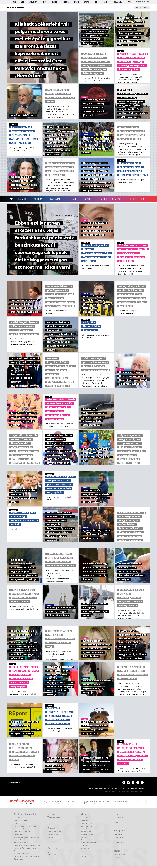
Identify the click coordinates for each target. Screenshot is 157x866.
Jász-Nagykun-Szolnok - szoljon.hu (27, 845)
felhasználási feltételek (111, 789)
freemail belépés (142, 8)
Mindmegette (33, 2)
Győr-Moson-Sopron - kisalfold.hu (26, 837)
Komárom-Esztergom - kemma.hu (26, 848)
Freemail (66, 2)
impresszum (134, 789)
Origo (14, 2)
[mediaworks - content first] (22, 802)
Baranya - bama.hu (21, 821)
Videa (44, 2)
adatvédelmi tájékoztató (96, 789)
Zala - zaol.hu (52, 820)
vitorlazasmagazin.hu (88, 842)
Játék (129, 2)
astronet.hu (85, 818)
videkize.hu (85, 845)
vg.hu (49, 852)
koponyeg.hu (119, 837)
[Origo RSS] (142, 782)
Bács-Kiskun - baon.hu (22, 818)
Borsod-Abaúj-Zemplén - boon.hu (26, 826)
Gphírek (86, 2)
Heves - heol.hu (20, 842)
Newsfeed (54, 2)
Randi (105, 2)
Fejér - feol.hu (19, 834)
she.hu (116, 822)
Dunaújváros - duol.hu (22, 832)
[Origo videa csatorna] (137, 782)
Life (22, 2)
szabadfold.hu (52, 834)
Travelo (76, 2)
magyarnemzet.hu (54, 832)
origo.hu (50, 840)
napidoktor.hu (86, 832)
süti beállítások (125, 789)
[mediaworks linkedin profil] (145, 802)
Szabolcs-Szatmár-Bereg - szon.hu (27, 856)
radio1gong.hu (119, 854)
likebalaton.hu (86, 829)
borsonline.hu (86, 860)
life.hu (116, 820)
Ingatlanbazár (117, 2)
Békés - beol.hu (20, 823)
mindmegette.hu (87, 834)
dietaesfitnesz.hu (87, 840)
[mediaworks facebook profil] (139, 802)
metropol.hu (118, 817)
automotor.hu (85, 821)
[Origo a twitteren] (128, 782)
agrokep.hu (51, 854)
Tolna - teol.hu (19, 859)
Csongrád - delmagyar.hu (23, 829)
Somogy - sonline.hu (21, 853)
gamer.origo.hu (86, 826)
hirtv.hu (50, 837)
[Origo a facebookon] (123, 782)
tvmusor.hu (85, 848)
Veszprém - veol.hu (54, 817)
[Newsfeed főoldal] (15, 782)
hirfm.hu (117, 857)
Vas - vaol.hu (52, 814)
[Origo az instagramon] (133, 782)
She (96, 2)
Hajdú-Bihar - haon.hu (22, 840)
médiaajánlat (143, 789)
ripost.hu (117, 814)
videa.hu (117, 840)
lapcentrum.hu (119, 843)
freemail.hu (118, 834)
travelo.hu (84, 837)
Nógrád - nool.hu (20, 851)
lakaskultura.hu (86, 823)
